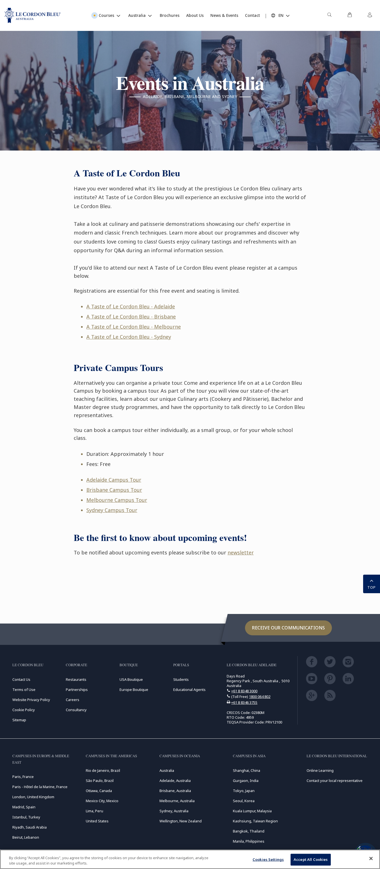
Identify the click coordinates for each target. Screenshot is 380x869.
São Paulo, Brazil (100, 780)
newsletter (241, 552)
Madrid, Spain (23, 806)
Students (181, 679)
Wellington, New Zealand (180, 820)
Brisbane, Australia (175, 790)
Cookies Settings (268, 859)
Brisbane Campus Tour (114, 489)
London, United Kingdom (33, 796)
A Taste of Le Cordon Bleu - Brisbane (131, 316)
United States (97, 820)
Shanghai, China (246, 770)
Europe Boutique (134, 689)
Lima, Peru (94, 810)
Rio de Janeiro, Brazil (103, 770)
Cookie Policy (23, 709)
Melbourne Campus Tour (116, 500)
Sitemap (19, 719)
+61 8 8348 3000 (244, 690)
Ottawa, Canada (99, 790)
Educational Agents (189, 689)
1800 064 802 (259, 696)
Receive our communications (288, 628)
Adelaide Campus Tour (113, 479)
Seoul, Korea (244, 800)
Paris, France (23, 776)
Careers (72, 699)
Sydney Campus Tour (111, 510)
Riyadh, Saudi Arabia (29, 827)
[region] (190, 859)
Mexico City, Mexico (102, 800)
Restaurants (76, 679)
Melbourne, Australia (177, 800)
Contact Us (21, 679)
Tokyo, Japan (244, 790)
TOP (371, 587)
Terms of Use (23, 689)
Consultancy (76, 709)
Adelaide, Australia (175, 780)
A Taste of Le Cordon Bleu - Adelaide (130, 306)
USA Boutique (131, 679)
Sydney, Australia (173, 810)
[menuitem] (329, 15)
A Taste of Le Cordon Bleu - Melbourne (133, 326)
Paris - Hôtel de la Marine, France (40, 786)
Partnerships (77, 689)
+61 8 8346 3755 (244, 702)
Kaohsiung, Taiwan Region (255, 820)
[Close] (371, 858)
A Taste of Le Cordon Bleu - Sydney (128, 336)
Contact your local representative (335, 780)
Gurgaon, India (245, 780)
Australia (166, 770)
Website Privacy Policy (31, 699)
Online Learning (320, 770)
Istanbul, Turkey (26, 817)
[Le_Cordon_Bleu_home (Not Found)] (32, 15)
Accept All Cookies (311, 859)
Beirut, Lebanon (25, 837)
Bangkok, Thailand (248, 831)
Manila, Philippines (248, 841)
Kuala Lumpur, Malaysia (252, 810)
